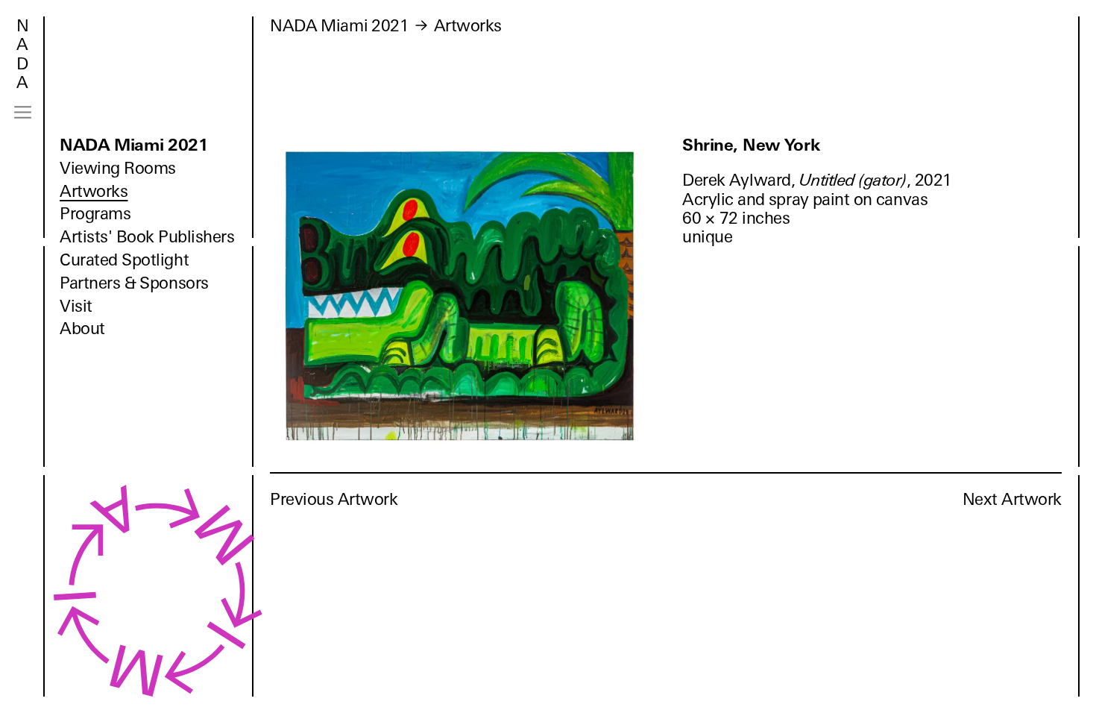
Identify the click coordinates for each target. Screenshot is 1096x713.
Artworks (93, 191)
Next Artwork (1012, 499)
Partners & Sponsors (134, 283)
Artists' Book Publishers (147, 236)
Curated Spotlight (124, 260)
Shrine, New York (751, 145)
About (82, 328)
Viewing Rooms (118, 168)
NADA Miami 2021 (134, 145)
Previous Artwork (334, 499)
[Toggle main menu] (22, 112)
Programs (95, 213)
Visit (76, 306)
